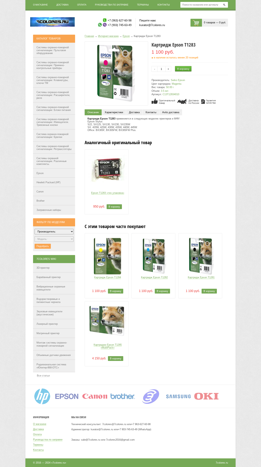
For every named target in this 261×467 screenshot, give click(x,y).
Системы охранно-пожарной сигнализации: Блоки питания (53, 108)
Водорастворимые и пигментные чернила (48, 300)
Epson (40, 173)
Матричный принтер (47, 333)
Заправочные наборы (48, 210)
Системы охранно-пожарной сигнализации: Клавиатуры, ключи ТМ (52, 80)
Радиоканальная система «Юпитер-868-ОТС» (51, 366)
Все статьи (43, 375)
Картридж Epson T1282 (154, 277)
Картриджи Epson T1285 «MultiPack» (108, 346)
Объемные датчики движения (53, 355)
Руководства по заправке (111, 4)
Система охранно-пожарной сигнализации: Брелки (52, 135)
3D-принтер (42, 267)
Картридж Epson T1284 (107, 277)
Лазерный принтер (47, 323)
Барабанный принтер (48, 277)
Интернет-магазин (108, 36)
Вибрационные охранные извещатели (50, 288)
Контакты (163, 4)
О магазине (40, 4)
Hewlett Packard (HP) (48, 182)
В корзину (183, 68)
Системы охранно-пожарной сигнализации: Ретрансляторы (53, 147)
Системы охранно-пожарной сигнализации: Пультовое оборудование (52, 50)
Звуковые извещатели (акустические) (49, 313)
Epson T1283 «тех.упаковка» (107, 192)
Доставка (62, 4)
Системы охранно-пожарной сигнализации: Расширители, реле (53, 95)
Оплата (81, 4)
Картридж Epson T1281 (201, 277)
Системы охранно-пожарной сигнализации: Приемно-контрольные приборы (52, 65)
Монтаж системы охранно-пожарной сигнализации (51, 344)
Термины (143, 4)
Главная (89, 36)
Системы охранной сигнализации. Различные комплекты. (51, 161)
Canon (40, 191)
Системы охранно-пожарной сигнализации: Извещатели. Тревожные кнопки (52, 122)
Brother (40, 200)
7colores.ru (222, 462)
